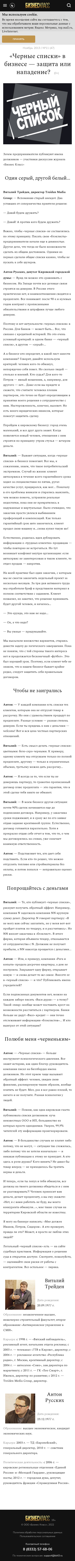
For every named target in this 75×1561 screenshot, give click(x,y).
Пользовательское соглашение (37, 1536)
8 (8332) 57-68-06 (37, 1549)
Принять (18, 39)
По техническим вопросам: (38, 1555)
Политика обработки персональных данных (37, 1532)
